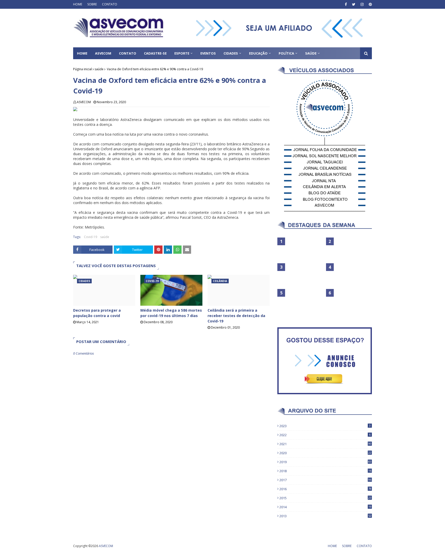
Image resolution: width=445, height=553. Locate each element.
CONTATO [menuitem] (127, 53)
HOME (77, 4)
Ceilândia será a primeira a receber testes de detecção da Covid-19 (236, 315)
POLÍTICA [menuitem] (286, 53)
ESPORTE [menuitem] (181, 53)
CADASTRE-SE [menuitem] (155, 53)
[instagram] (362, 4)
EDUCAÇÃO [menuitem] (258, 53)
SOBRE (92, 4)
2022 (325, 435)
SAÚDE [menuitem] (310, 53)
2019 (325, 462)
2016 (325, 489)
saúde (99, 69)
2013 (325, 516)
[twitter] (354, 4)
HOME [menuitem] (82, 53)
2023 (325, 426)
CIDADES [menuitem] (231, 53)
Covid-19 (90, 237)
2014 (325, 507)
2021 (325, 444)
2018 (325, 471)
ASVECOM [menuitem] (103, 53)
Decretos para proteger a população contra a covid (97, 313)
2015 (325, 498)
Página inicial (82, 69)
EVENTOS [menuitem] (208, 53)
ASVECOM (84, 102)
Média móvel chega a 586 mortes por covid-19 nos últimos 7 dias (171, 313)
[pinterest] (369, 4)
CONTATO (109, 4)
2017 (325, 480)
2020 (325, 453)
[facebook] (346, 4)
